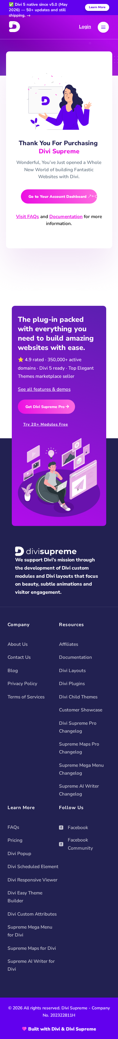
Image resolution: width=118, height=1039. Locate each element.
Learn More (97, 7)
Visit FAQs (27, 216)
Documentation (66, 216)
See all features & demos (44, 389)
